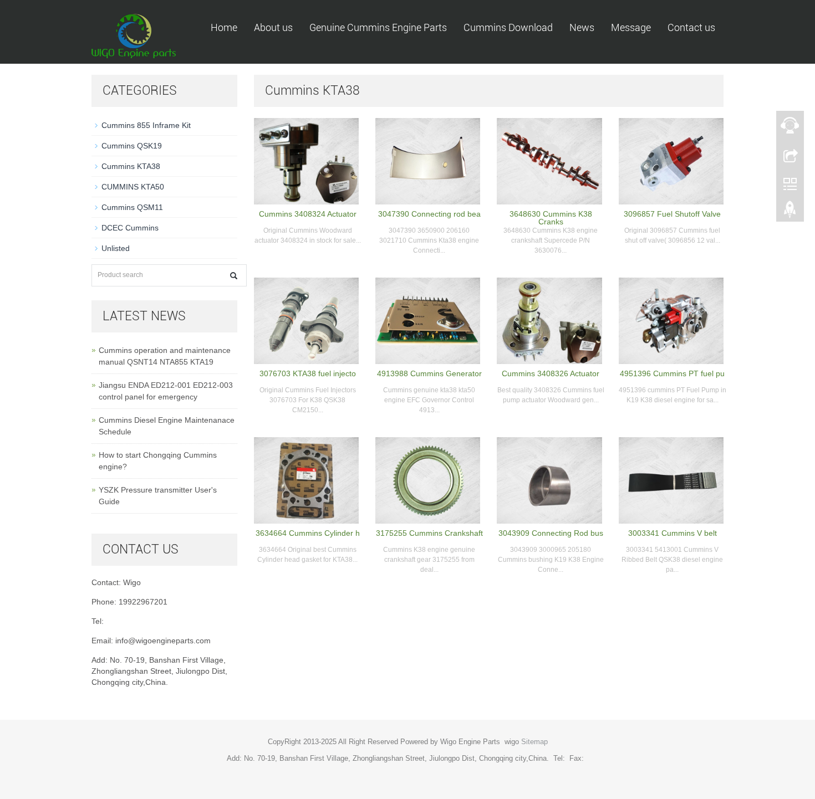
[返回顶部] (790, 212)
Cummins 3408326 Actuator (550, 373)
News (581, 27)
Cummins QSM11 (132, 207)
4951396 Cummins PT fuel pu (672, 373)
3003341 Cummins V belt (672, 533)
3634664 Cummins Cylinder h (308, 533)
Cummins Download (508, 27)
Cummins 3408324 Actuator (307, 213)
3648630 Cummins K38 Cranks (551, 217)
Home (224, 27)
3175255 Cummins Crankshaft (429, 533)
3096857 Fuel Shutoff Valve (672, 213)
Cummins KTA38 (130, 166)
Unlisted (115, 248)
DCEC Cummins (130, 227)
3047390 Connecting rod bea (429, 213)
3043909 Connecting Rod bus (550, 533)
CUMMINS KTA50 (132, 186)
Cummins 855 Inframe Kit (146, 125)
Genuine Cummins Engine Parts (378, 27)
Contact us (691, 27)
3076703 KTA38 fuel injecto (307, 373)
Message (631, 27)
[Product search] (233, 275)
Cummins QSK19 (131, 145)
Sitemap (534, 741)
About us (273, 27)
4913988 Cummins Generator (429, 373)
